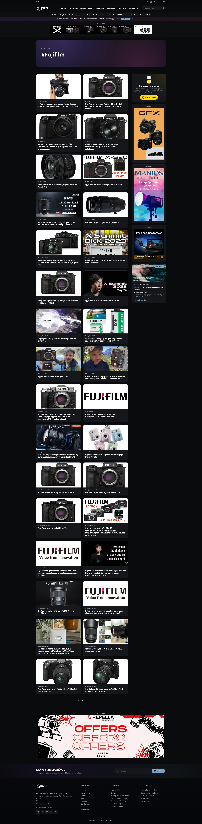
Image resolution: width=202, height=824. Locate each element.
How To (63, 8)
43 (91, 701)
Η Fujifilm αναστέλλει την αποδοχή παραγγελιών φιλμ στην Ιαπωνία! (100, 415)
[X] (157, 1)
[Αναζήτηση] (163, 8)
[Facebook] (147, 1)
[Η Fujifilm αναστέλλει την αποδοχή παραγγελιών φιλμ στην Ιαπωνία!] (105, 396)
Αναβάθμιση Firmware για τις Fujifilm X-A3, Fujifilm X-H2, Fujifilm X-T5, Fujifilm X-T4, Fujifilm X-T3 (58, 262)
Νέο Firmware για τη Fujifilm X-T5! (52, 528)
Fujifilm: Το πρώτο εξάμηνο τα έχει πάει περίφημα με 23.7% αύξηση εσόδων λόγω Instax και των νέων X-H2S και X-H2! (56, 651)
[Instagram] (151, 1)
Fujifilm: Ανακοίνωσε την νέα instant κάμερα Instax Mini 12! (104, 455)
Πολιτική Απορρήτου (118, 804)
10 (83, 701)
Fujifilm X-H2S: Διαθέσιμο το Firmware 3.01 (56, 492)
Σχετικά (113, 793)
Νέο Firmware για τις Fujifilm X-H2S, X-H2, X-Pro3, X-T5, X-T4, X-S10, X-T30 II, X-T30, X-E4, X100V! (104, 106)
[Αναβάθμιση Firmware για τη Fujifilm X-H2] (105, 475)
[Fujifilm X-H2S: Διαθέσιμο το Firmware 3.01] (58, 475)
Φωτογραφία (73, 8)
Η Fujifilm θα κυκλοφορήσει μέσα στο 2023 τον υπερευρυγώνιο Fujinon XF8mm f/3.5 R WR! (105, 377)
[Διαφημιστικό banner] (101, 29)
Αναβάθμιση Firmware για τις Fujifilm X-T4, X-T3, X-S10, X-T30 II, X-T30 (104, 690)
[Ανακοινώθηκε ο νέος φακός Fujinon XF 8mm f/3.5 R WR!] (58, 167)
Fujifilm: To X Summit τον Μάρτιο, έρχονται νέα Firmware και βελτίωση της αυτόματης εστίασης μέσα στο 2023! (105, 573)
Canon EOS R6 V (118, 15)
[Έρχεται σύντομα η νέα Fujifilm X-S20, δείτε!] (105, 167)
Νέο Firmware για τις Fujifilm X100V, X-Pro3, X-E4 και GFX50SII (58, 690)
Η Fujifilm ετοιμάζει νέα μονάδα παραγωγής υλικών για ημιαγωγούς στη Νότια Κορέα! (104, 612)
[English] (164, 1)
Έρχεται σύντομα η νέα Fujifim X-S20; (54, 376)
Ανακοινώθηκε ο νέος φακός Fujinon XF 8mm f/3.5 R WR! (57, 185)
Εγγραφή (157, 771)
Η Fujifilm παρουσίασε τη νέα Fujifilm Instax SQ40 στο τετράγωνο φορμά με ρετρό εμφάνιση (58, 105)
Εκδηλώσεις (110, 8)
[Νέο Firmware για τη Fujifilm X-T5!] (58, 510)
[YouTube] (154, 1)
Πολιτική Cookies (117, 806)
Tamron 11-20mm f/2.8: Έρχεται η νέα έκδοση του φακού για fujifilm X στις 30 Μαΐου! (57, 223)
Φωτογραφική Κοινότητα (149, 793)
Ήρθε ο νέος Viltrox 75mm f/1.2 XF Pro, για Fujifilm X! (56, 612)
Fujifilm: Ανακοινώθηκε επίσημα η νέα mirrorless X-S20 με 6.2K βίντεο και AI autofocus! (101, 146)
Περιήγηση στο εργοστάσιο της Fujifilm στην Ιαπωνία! (57, 339)
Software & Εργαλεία (148, 796)
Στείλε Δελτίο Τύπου (93, 15)
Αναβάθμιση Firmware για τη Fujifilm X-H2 (103, 492)
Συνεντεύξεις (85, 810)
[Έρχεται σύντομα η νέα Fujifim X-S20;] (58, 358)
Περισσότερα (133, 8)
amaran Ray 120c (131, 15)
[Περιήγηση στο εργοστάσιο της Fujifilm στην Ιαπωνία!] (58, 321)
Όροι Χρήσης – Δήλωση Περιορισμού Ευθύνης (119, 799)
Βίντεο (83, 8)
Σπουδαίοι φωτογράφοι (76, 15)
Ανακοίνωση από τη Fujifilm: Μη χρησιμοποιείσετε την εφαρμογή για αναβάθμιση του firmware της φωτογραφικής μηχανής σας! (105, 531)
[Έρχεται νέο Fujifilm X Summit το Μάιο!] (105, 283)
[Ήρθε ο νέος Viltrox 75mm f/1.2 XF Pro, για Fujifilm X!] (58, 593)
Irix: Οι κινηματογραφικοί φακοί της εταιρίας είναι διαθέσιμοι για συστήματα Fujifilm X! (58, 455)
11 (86, 701)
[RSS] (160, 1)
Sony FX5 (63, 15)
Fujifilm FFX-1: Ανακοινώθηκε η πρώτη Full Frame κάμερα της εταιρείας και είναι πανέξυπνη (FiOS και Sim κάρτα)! (56, 416)
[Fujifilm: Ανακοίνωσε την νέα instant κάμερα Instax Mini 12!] (105, 437)
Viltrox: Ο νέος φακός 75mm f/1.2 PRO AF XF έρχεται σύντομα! (104, 650)
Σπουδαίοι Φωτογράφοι (149, 790)
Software (100, 8)
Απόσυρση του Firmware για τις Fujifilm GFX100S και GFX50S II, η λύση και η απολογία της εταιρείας (57, 146)
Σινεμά (91, 8)
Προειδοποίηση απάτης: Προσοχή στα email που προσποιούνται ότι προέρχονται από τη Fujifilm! (57, 573)
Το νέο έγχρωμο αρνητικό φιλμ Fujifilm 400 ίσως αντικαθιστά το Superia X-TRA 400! (103, 339)
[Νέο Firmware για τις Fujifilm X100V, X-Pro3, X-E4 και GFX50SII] (58, 671)
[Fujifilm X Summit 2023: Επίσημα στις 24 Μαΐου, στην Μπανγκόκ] (105, 242)
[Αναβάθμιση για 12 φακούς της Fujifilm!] (105, 204)
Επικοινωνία (43, 801)
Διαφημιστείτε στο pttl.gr (120, 796)
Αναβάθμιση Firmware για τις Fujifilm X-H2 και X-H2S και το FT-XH (58, 301)
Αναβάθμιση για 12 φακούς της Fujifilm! (102, 222)
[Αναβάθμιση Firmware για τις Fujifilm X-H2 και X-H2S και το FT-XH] (58, 283)
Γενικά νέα (122, 8)
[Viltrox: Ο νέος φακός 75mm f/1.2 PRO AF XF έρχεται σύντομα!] (105, 631)
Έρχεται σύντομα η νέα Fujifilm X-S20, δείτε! (104, 184)
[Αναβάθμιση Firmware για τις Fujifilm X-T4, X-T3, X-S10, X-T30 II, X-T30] (105, 671)
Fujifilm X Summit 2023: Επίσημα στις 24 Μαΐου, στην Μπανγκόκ (105, 261)
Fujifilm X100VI (145, 15)
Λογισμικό (106, 15)
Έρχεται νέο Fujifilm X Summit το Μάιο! (102, 300)
